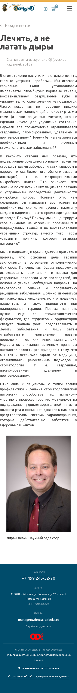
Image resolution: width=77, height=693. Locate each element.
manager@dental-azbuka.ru (38, 619)
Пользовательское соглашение (38, 668)
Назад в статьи (17, 26)
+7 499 (38, 578)
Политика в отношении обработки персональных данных (38, 657)
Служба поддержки (39, 626)
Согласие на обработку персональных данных (38, 676)
